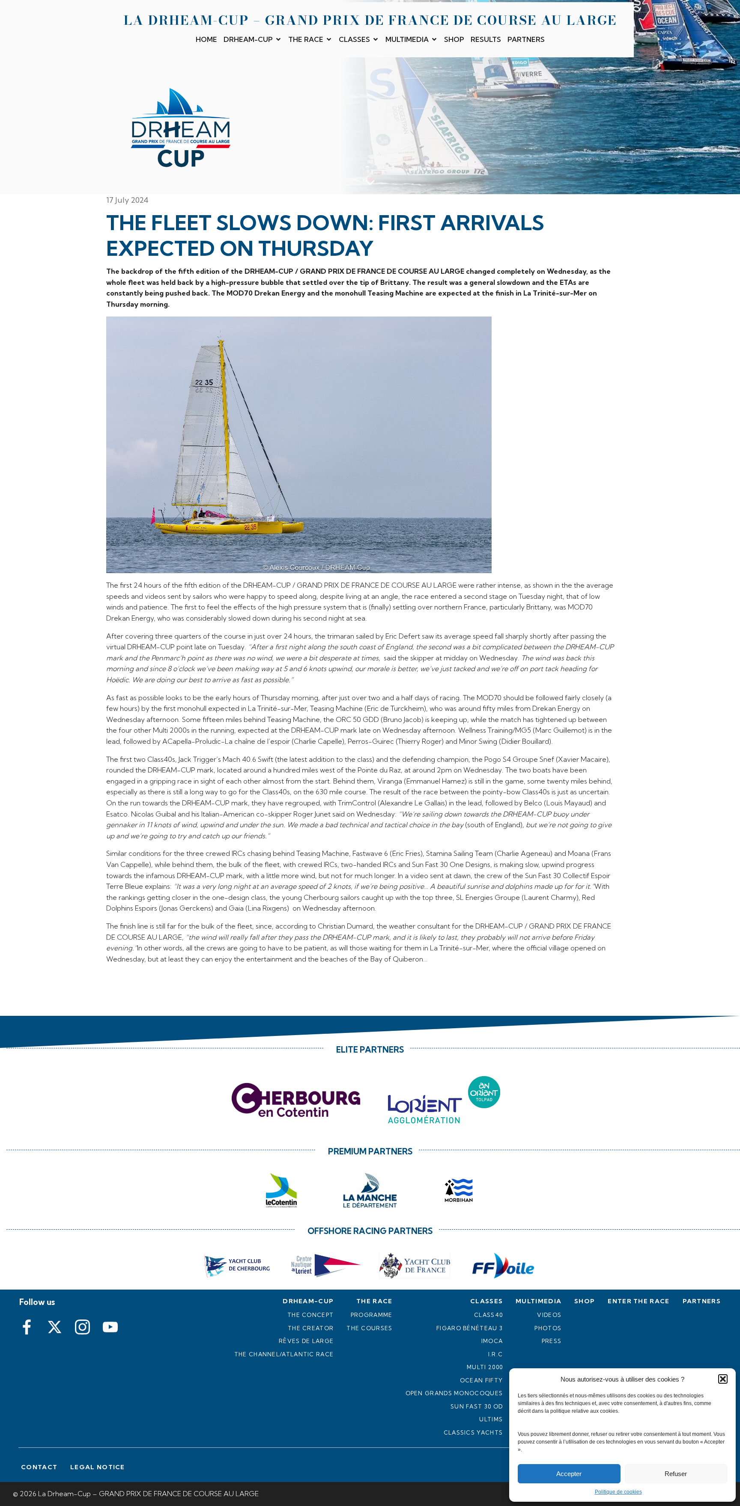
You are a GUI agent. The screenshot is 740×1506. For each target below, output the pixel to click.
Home (206, 39)
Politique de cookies (618, 1492)
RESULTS (486, 39)
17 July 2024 (127, 200)
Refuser (676, 1473)
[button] (723, 1379)
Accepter (569, 1473)
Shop (454, 39)
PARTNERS (526, 39)
